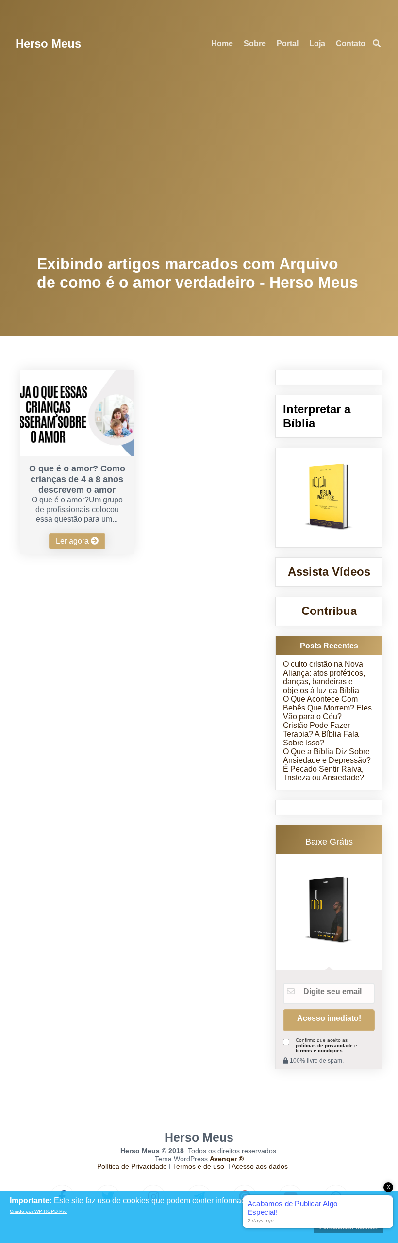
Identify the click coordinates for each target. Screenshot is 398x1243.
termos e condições (319, 1050)
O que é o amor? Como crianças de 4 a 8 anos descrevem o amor (77, 479)
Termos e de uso (198, 1166)
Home (222, 43)
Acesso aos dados (260, 1166)
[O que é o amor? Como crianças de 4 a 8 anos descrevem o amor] (76, 454)
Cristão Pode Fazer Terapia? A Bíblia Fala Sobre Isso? (321, 734)
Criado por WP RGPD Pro (38, 1211)
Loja (317, 43)
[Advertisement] (199, 160)
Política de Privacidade (132, 1166)
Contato (350, 43)
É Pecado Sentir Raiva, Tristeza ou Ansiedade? (323, 773)
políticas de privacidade (324, 1045)
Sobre (255, 43)
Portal (287, 43)
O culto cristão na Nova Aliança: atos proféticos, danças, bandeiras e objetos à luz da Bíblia (324, 677)
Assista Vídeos (329, 571)
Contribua (329, 610)
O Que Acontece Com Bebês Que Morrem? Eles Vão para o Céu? (327, 708)
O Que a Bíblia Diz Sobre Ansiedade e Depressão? (327, 755)
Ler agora (73, 541)
